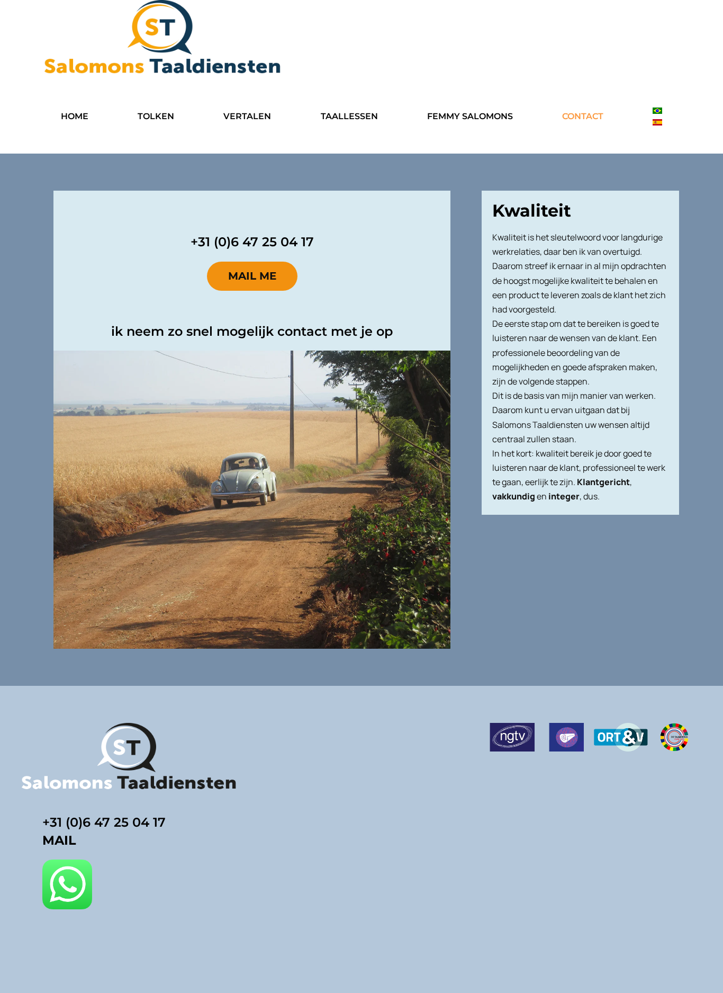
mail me (252, 276)
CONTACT (582, 116)
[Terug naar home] (163, 38)
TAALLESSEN (349, 116)
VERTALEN (247, 116)
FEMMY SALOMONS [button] (470, 116)
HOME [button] (74, 116)
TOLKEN (156, 116)
